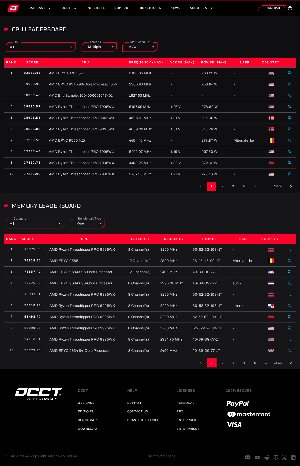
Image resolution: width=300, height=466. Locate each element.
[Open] (71, 47)
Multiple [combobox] (94, 47)
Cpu (16, 42)
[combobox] (34, 47)
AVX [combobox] (132, 47)
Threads (95, 42)
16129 (278, 362)
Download (271, 8)
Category (20, 218)
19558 (278, 186)
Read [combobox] (80, 223)
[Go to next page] (291, 186)
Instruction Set (140, 42)
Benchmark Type (89, 218)
